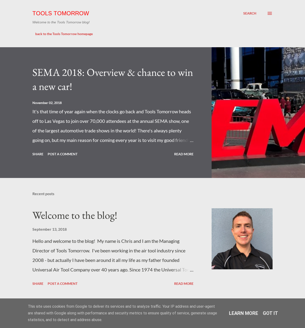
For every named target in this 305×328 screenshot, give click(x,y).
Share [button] (37, 154)
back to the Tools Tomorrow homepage (64, 34)
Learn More (243, 313)
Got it (270, 313)
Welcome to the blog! (74, 215)
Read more (183, 154)
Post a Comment (62, 154)
